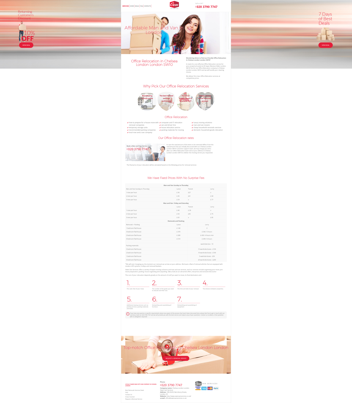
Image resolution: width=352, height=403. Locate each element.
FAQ (126, 392)
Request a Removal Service (176, 358)
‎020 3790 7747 (138, 149)
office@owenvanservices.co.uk (175, 398)
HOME (132, 6)
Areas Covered (129, 397)
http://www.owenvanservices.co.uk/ (179, 396)
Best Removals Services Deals (134, 390)
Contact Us (128, 394)
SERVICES (125, 6)
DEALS (137, 6)
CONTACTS (147, 6)
